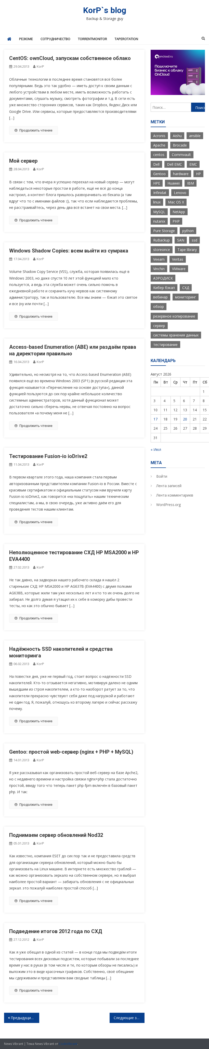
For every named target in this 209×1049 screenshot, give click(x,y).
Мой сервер (23, 161)
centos (158, 154)
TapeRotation (126, 39)
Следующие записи (129, 1017)
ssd (194, 240)
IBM (190, 183)
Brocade (180, 145)
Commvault (181, 154)
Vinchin (159, 268)
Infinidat (159, 192)
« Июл (156, 449)
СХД (185, 287)
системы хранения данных (176, 335)
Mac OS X (176, 202)
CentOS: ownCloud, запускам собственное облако (70, 58)
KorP (40, 66)
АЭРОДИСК (163, 278)
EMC (193, 164)
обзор (158, 306)
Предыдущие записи (25, 1017)
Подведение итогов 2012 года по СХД (55, 931)
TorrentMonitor (92, 39)
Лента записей (168, 485)
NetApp (179, 211)
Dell (156, 164)
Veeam (159, 259)
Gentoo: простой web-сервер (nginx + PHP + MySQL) (71, 752)
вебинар (160, 297)
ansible (195, 135)
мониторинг (185, 297)
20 (185, 419)
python (188, 230)
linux (157, 202)
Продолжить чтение (36, 130)
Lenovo (180, 192)
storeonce (161, 249)
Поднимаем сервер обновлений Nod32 (56, 835)
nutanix (159, 221)
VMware (179, 268)
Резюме (26, 39)
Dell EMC (174, 164)
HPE (156, 183)
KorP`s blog (104, 10)
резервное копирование (174, 316)
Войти (161, 476)
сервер (159, 325)
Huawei (173, 183)
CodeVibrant (68, 1044)
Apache (159, 145)
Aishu (177, 135)
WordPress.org (168, 504)
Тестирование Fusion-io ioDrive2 (48, 456)
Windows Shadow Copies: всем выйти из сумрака (68, 251)
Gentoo (159, 173)
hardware (181, 173)
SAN (180, 240)
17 (155, 419)
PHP (176, 221)
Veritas (177, 259)
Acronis (159, 135)
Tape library (187, 249)
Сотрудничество (55, 39)
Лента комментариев (174, 495)
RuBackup (161, 240)
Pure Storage (164, 230)
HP (198, 173)
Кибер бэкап (164, 287)
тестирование (165, 344)
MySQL (159, 211)
